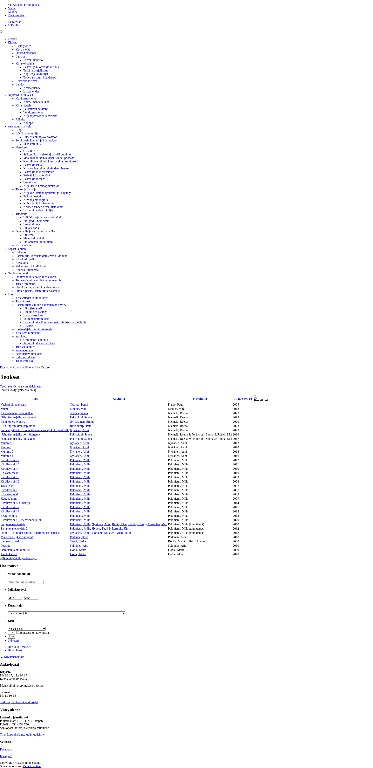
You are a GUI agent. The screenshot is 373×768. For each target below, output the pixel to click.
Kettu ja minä (9, 498)
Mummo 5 (7, 451)
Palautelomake (24, 350)
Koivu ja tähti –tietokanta (38, 203)
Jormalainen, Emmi (82, 421)
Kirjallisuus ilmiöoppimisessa (41, 186)
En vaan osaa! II (11, 473)
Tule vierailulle (25, 346)
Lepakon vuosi (10, 541)
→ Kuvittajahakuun (12, 657)
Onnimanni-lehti (18, 273)
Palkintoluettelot (33, 196)
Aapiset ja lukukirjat (35, 74)
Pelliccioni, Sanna (81, 417)
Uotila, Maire (78, 550)
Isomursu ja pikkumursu (15, 550)
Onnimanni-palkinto (35, 339)
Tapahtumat (23, 301)
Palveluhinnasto (33, 60)
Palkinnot (21, 336)
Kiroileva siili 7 (10, 507)
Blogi (19, 130)
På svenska (14, 22)
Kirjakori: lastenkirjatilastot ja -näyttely (47, 193)
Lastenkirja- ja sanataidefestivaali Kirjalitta (41, 255)
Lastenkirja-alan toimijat (38, 210)
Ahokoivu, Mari (157, 524)
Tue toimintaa (16, 15)
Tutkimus (21, 214)
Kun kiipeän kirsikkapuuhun (18, 426)
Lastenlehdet (31, 91)
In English (14, 25)
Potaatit (5, 545)
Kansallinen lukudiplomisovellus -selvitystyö (50, 161)
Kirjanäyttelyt (24, 105)
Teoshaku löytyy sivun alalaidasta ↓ (22, 386)
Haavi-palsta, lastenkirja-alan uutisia (38, 287)
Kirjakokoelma (25, 63)
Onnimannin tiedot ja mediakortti (36, 276)
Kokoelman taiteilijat (36, 102)
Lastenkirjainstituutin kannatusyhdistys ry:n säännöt (54, 322)
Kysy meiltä (23, 49)
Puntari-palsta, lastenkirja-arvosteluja (38, 290)
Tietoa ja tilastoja (26, 189)
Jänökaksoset (9, 554)
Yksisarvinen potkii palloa (17, 413)
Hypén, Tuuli (100, 528)
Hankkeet (21, 147)
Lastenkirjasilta (32, 165)
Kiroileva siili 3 (10, 477)
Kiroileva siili (9, 490)
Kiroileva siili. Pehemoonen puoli (21, 520)
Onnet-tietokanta (26, 53)
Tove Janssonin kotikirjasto (40, 77)
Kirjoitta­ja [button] (200, 398)
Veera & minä (9, 515)
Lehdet (20, 84)
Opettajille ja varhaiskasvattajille (35, 231)
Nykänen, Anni (79, 430)
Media (12, 8)
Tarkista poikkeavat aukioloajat (19, 702)
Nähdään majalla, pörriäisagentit (20, 434)
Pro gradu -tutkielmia (36, 221)
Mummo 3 (7, 443)
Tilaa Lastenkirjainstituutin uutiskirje (22, 734)
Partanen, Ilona (79, 537)
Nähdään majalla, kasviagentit (19, 417)
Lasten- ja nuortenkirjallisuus (41, 67)
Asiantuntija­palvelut (20, 126)
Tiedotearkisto (24, 360)
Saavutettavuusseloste (29, 353)
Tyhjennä (13, 640)
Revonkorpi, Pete (80, 426)
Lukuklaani (30, 182)
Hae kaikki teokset (19, 646)
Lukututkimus (31, 224)
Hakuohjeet (15, 650)
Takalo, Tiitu (136, 524)
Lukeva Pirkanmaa (27, 269)
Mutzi (4, 408)
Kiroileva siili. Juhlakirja (16, 502)
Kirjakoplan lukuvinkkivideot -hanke (46, 168)
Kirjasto (12, 42)
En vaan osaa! (9, 494)
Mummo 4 (7, 455)
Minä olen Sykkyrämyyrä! (17, 537)
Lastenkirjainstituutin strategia (34, 329)
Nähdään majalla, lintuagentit (18, 438)
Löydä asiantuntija (27, 133)
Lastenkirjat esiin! (34, 179)
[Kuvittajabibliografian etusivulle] (18, 558)
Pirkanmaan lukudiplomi (38, 241)
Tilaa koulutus (32, 144)
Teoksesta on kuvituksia (34, 632)
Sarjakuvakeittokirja (13, 524)
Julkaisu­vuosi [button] (243, 398)
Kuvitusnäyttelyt (26, 98)
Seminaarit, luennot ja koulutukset (36, 140)
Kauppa (12, 11)
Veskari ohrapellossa (13, 404)
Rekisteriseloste (25, 357)
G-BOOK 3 (30, 151)
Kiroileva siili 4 (10, 468)
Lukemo (28, 235)
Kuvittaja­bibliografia (36, 200)
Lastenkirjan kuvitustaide (38, 172)
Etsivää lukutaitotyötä (36, 175)
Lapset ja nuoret (17, 248)
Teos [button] (35, 398)
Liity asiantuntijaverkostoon (40, 137)
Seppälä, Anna (79, 413)
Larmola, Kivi (120, 528)
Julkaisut (21, 119)
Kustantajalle (23, 245)
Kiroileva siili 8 (10, 511)
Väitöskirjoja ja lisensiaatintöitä (42, 217)
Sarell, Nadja (78, 541)
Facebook (6, 749)
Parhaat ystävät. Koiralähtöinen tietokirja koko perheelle (35, 430)
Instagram (6, 756)
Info (10, 294)
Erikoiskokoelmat (26, 81)
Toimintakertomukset (36, 318)
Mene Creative (32, 766)
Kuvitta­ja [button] (118, 398)
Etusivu (12, 39)
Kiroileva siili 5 (10, 464)
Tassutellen (7, 485)
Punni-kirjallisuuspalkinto (39, 343)
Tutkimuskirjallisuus (35, 70)
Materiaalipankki (33, 238)
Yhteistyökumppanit (28, 332)
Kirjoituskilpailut (26, 259)
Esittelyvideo (23, 46)
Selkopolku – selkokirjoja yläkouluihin (47, 154)
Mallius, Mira (78, 408)
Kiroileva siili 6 (10, 460)
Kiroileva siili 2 (10, 481)
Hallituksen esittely (35, 311)
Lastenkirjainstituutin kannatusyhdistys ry (41, 304)
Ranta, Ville (119, 524)
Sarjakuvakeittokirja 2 (14, 528)
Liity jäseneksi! (32, 308)
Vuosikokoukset (33, 315)
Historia (28, 325)
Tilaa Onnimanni (26, 283)
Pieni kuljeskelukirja (13, 421)
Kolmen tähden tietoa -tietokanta (43, 207)
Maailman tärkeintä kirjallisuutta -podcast (48, 158)
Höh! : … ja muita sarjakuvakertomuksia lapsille (30, 532)
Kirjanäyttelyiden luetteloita (40, 116)
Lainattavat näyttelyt (35, 109)
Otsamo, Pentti (79, 404)
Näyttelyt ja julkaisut (20, 95)
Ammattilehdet (32, 88)
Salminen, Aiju (79, 545)
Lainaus (20, 56)
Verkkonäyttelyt (33, 112)
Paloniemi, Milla (80, 460)
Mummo (6, 447)
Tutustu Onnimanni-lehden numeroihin (39, 280)
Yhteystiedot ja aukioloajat (24, 4)
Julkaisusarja (31, 228)
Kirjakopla (22, 262)
